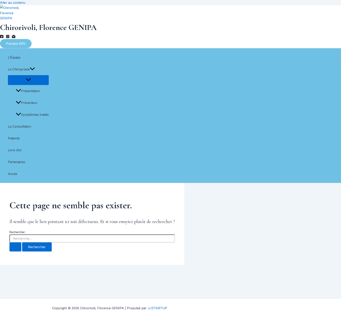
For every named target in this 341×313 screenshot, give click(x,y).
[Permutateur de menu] (28, 80)
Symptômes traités (35, 115)
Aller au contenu (12, 3)
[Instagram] (7, 37)
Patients (14, 138)
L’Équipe (14, 57)
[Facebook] (2, 37)
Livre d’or (15, 150)
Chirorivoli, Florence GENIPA (48, 27)
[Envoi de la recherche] (15, 246)
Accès (12, 174)
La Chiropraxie (19, 69)
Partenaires (16, 162)
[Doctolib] (13, 37)
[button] (16, 43)
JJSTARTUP (157, 308)
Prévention (29, 103)
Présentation (30, 91)
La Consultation (19, 126)
